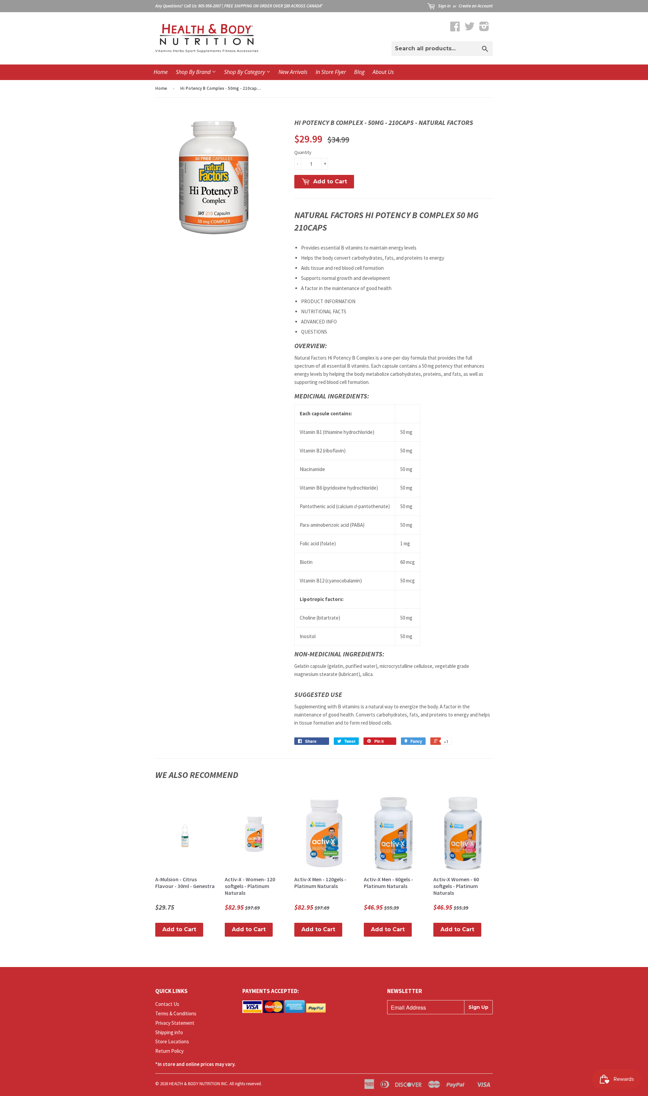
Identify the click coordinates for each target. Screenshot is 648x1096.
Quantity (303, 152)
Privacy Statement (174, 1023)
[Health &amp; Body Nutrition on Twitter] (469, 28)
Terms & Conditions (175, 1013)
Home (161, 72)
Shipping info (169, 1032)
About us (383, 72)
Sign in (444, 6)
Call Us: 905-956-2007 (202, 6)
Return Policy (169, 1051)
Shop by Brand (194, 72)
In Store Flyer (331, 72)
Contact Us (167, 1004)
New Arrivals (292, 72)
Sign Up (478, 1007)
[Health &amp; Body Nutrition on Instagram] (484, 28)
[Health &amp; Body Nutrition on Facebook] (455, 28)
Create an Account (476, 6)
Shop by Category (245, 72)
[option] (393, 534)
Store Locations (172, 1041)
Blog (359, 72)
